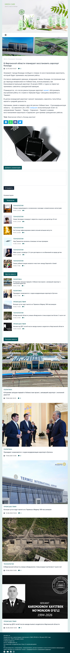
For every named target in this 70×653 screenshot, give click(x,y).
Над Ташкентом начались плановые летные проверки (30, 241)
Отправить (9, 188)
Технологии (18, 205)
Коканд (25, 117)
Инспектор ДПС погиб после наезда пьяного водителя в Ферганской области (38, 326)
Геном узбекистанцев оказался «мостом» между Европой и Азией (35, 263)
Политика (17, 279)
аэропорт (32, 117)
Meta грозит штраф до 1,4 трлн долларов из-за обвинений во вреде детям (37, 252)
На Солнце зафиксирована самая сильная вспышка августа (32, 230)
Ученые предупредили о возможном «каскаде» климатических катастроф (37, 208)
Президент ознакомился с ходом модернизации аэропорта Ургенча (35, 293)
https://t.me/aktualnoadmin (28, 644)
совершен (33, 108)
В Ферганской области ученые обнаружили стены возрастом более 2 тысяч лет (39, 315)
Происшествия (19, 302)
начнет (46, 90)
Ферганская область (15, 117)
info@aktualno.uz (12, 642)
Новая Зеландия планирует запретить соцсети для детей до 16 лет (35, 219)
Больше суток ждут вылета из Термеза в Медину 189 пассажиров (34, 304)
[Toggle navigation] (6, 35)
